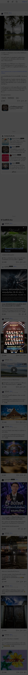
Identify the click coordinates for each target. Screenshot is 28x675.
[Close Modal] (22, 323)
